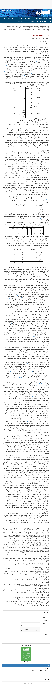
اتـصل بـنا (26, 21)
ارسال (45, 634)
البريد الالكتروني (44, 616)
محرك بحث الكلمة (8, 18)
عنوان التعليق (44, 620)
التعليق (43, 623)
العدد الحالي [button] (48, 18)
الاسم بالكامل (45, 612)
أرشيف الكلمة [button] (38, 18)
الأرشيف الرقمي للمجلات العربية (24, 18)
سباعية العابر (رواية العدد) (44, 674)
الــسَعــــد (47, 672)
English (3, 10)
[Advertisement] (26, 4)
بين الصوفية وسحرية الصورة (43, 668)
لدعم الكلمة (19, 21)
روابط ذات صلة (34, 21)
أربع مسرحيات (46, 679)
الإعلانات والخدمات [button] (46, 21)
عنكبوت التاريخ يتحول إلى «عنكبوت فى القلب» (40, 670)
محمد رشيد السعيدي (44, 41)
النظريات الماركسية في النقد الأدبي (42, 676)
